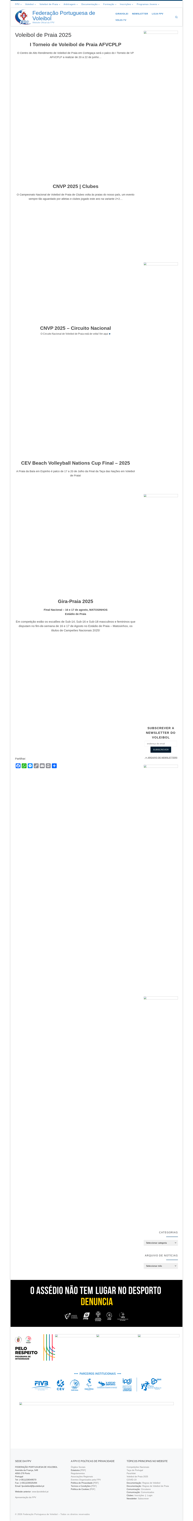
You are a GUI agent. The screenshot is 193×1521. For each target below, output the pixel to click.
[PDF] (83, 1470)
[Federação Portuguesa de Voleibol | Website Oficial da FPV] (23, 16)
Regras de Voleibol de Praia (155, 1486)
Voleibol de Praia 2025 (137, 1476)
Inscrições (139, 1495)
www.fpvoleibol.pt (40, 1492)
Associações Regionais (82, 1476)
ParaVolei (131, 1473)
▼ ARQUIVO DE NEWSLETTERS (160, 757)
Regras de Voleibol (151, 1483)
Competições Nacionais (138, 1467)
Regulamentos (78, 1473)
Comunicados (147, 1492)
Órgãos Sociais (78, 1467)
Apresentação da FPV (25, 1497)
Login (149, 1495)
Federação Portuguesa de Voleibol (40, 1514)
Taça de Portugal (135, 1470)
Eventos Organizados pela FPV (86, 1480)
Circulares (145, 1489)
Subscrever (143, 1498)
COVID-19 (131, 1480)
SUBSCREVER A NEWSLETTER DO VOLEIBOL (161, 732)
